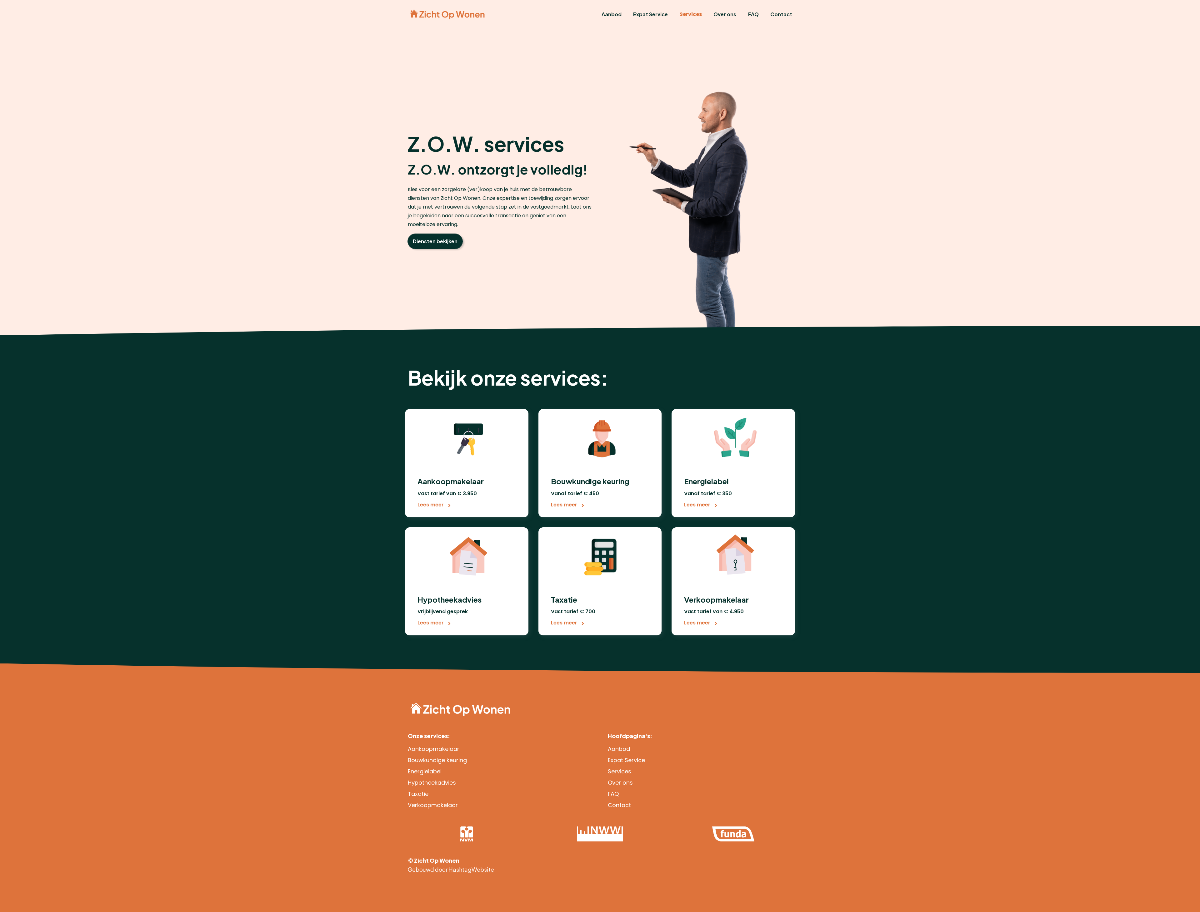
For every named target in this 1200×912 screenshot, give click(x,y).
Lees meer (431, 504)
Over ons (724, 14)
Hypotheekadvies (432, 782)
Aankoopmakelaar (433, 749)
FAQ (753, 14)
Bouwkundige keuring (437, 760)
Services (691, 14)
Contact (781, 14)
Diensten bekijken (435, 241)
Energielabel (425, 771)
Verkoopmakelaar (433, 805)
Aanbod (612, 14)
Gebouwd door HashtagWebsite (451, 869)
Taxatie (418, 794)
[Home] (447, 14)
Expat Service (650, 14)
